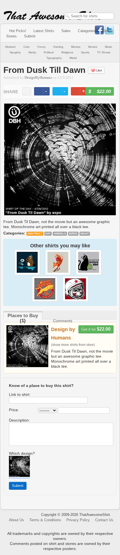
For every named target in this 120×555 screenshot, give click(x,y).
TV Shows (103, 52)
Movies (92, 46)
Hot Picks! (17, 31)
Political (49, 52)
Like (99, 70)
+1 (82, 91)
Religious (67, 52)
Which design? (22, 453)
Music (108, 46)
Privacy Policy (78, 520)
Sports (85, 52)
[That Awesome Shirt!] (53, 19)
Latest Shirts (43, 31)
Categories (86, 31)
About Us (16, 520)
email (26, 91)
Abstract (10, 46)
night (84, 233)
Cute (26, 46)
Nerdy (32, 52)
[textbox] (89, 16)
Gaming (58, 46)
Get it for (96, 329)
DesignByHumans (38, 78)
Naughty (15, 52)
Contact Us (104, 520)
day (48, 233)
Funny (41, 46)
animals (60, 233)
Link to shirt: (19, 394)
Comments (62, 321)
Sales (66, 31)
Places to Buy (23, 315)
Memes (75, 46)
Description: (19, 420)
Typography (54, 57)
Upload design (22, 328)
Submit (29, 36)
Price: (14, 410)
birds (73, 233)
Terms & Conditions (45, 520)
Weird (73, 57)
